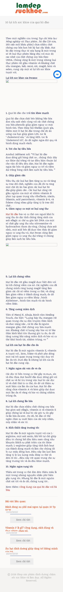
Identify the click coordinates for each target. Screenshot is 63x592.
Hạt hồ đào (12, 214)
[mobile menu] (58, 6)
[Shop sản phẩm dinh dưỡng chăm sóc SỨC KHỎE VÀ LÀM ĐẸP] (31, 8)
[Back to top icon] (56, 585)
